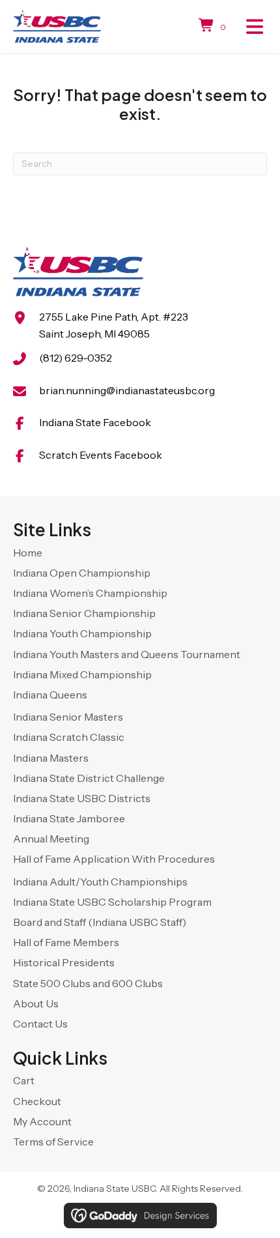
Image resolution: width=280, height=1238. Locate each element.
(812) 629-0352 (75, 357)
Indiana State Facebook (95, 422)
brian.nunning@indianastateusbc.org (127, 390)
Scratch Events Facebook (100, 454)
